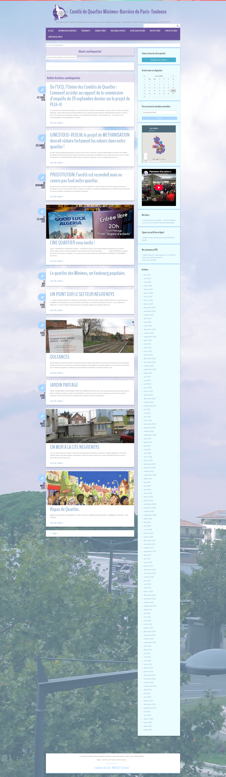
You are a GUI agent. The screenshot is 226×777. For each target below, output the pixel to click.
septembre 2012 (150, 708)
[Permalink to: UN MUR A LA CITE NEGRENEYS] (90, 426)
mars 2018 (148, 530)
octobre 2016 (149, 577)
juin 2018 (147, 522)
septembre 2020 (150, 435)
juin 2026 (147, 275)
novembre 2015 (150, 599)
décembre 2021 (150, 399)
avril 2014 (147, 661)
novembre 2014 (150, 635)
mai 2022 (147, 380)
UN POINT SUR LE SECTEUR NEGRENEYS (82, 294)
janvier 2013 (148, 701)
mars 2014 (148, 664)
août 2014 (147, 646)
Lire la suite (56, 123)
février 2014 (148, 668)
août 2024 (147, 318)
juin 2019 (147, 482)
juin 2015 (147, 613)
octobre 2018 (149, 511)
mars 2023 (148, 351)
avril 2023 (147, 348)
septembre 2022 (150, 369)
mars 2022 (148, 388)
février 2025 (148, 300)
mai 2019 (147, 486)
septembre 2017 (150, 551)
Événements (85, 30)
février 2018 (148, 533)
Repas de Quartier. (65, 509)
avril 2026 (147, 282)
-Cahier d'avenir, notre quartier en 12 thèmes (159, 255)
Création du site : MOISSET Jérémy (111, 767)
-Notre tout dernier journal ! (152, 257)
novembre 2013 (150, 679)
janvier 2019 (148, 500)
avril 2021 (147, 417)
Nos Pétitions (155, 30)
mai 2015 (147, 617)
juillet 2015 (148, 610)
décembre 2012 (150, 704)
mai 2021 (147, 413)
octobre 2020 (149, 431)
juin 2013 (147, 693)
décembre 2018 (150, 504)
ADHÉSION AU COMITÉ (55, 36)
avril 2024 (147, 322)
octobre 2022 (149, 366)
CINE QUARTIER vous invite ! (72, 242)
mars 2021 (148, 420)
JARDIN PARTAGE (64, 385)
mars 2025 (148, 297)
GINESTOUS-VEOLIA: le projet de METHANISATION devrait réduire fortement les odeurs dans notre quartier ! (90, 140)
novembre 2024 (150, 311)
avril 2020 (147, 453)
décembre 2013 (150, 675)
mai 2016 (147, 584)
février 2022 (148, 391)
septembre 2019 (150, 475)
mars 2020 (148, 457)
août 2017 (147, 555)
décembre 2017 (150, 540)
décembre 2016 (150, 570)
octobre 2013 (149, 682)
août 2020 (147, 439)
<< (144, 76)
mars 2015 (148, 624)
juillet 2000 (148, 730)
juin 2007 (147, 712)
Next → (56, 533)
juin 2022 (147, 377)
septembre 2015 (150, 606)
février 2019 (148, 497)
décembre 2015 (150, 595)
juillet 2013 (148, 690)
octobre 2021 (149, 402)
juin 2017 (147, 559)
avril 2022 (147, 384)
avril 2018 (147, 526)
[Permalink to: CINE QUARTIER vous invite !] (90, 222)
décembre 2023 (150, 329)
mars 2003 (148, 722)
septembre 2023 (150, 337)
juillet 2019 (148, 479)
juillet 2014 (148, 650)
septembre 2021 (150, 406)
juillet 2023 (148, 340)
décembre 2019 (150, 464)
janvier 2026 (148, 293)
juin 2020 (147, 446)
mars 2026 (148, 286)
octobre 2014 (149, 639)
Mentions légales (111, 763)
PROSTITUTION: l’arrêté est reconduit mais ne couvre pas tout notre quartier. (86, 177)
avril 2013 (147, 697)
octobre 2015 (149, 602)
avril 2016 (147, 588)
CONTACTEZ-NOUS (171, 30)
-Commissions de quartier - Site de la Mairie (159, 220)
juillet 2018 (148, 519)
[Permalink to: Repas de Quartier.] (90, 488)
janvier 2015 (148, 628)
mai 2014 (147, 657)
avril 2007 (147, 715)
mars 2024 (148, 326)
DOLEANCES (59, 357)
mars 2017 (148, 562)
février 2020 (148, 460)
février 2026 (148, 289)
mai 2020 (147, 449)
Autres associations (137, 30)
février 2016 (148, 591)
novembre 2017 (150, 544)
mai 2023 (147, 344)
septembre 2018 (150, 515)
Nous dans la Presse (118, 30)
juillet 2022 (148, 373)
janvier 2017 (148, 566)
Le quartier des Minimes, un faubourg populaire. (88, 273)
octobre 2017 (149, 548)
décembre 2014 (150, 631)
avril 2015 (147, 621)
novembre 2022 (150, 362)
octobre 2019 (149, 471)
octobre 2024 (149, 315)
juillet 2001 (148, 726)
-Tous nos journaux (149, 260)
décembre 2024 (150, 308)
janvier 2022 (148, 395)
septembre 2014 (150, 642)
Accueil (51, 30)
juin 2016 (147, 581)
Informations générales (67, 30)
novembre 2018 (150, 508)
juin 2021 (147, 409)
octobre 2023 (149, 333)
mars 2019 (148, 493)
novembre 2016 (150, 573)
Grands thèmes (100, 30)
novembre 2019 (150, 468)
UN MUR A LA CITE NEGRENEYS (74, 447)
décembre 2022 (150, 359)
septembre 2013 (150, 686)
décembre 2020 (150, 424)
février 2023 (148, 355)
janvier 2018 (148, 537)
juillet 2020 (148, 442)
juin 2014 (147, 653)
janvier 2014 (148, 672)
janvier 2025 (148, 304)
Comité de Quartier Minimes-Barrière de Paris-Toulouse (118, 12)
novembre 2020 (150, 428)
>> (173, 76)
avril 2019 (147, 490)
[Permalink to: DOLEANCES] (90, 347)
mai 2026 (147, 278)
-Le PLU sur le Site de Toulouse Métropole (158, 223)
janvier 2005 (148, 719)
